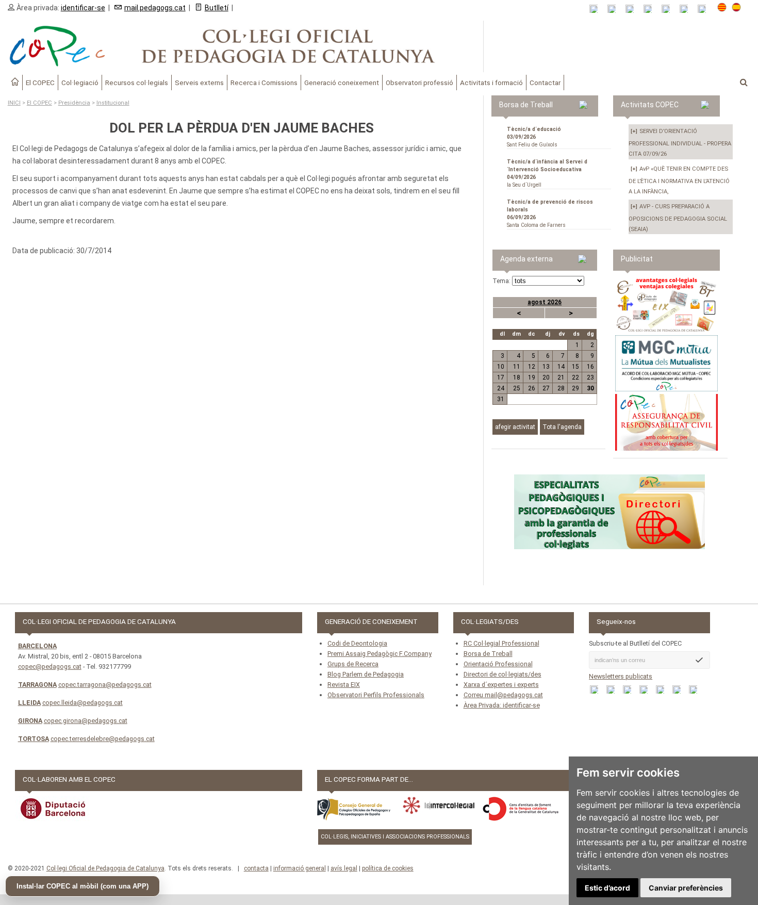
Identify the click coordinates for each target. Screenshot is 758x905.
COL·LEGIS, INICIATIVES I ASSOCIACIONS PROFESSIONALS (395, 836)
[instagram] (687, 9)
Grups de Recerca (352, 664)
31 (500, 399)
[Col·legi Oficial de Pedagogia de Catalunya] (242, 46)
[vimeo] (705, 9)
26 (531, 388)
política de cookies (388, 868)
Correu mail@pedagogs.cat (503, 695)
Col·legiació (79, 82)
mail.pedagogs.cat (155, 8)
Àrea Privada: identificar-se (502, 705)
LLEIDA (29, 702)
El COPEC (40, 82)
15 (575, 366)
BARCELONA (37, 646)
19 (531, 377)
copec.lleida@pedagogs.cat (82, 702)
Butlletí (216, 8)
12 (531, 366)
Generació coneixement (341, 82)
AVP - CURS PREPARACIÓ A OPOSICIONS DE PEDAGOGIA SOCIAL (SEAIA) (678, 218)
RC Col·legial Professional (501, 643)
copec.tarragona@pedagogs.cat (105, 684)
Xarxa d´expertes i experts (501, 684)
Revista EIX (343, 684)
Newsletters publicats (620, 676)
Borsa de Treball (488, 653)
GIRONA (30, 721)
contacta (256, 868)
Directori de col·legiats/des (502, 674)
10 (500, 366)
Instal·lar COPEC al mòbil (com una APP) (83, 886)
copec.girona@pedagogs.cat (85, 721)
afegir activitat (515, 427)
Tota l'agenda (562, 427)
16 (590, 366)
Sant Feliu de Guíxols (534, 136)
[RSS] (597, 9)
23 (590, 377)
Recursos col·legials (136, 82)
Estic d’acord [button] (607, 887)
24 (500, 388)
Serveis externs (199, 82)
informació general (299, 868)
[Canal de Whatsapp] (615, 9)
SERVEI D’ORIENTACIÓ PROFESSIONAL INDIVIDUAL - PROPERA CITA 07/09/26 (680, 142)
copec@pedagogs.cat (49, 666)
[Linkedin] (669, 9)
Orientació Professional (498, 664)
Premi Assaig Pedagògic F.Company (379, 653)
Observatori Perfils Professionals (375, 695)
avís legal (344, 868)
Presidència (74, 103)
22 (575, 377)
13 (546, 366)
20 (546, 377)
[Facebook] (633, 9)
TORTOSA (33, 739)
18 (516, 377)
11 (516, 366)
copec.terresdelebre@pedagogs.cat (103, 739)
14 (560, 366)
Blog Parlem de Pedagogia (365, 674)
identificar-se (83, 8)
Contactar (545, 82)
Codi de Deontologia (357, 643)
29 (575, 388)
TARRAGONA (37, 684)
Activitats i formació (491, 82)
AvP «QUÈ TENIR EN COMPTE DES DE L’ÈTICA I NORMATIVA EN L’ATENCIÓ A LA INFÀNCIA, (679, 180)
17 (500, 377)
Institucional (112, 103)
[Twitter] (651, 9)
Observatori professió (419, 82)
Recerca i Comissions (264, 82)
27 (546, 388)
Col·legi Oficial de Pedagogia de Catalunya (105, 868)
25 (516, 388)
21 (560, 377)
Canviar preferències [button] (686, 887)
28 (560, 388)
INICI (14, 103)
